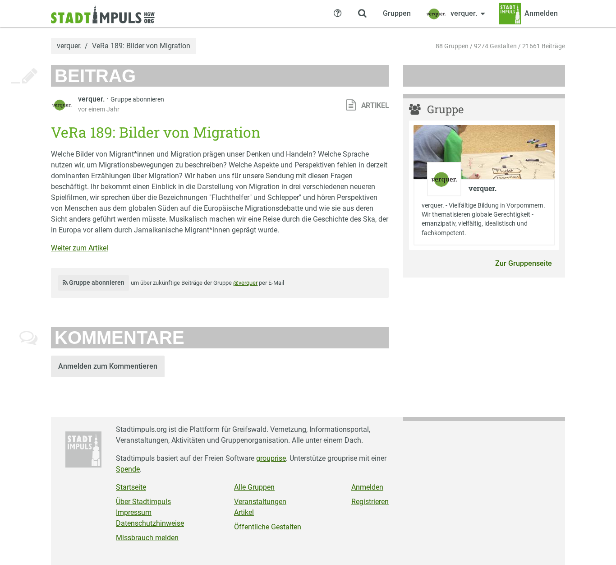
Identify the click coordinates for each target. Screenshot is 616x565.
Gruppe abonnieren (137, 99)
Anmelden (367, 487)
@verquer (245, 282)
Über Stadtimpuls (143, 501)
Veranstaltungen (260, 501)
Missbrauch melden (147, 537)
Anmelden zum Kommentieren (107, 366)
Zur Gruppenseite (523, 263)
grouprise (271, 458)
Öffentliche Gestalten (267, 527)
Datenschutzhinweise (150, 523)
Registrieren (370, 501)
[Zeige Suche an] (362, 13)
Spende (128, 469)
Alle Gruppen (254, 487)
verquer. (69, 46)
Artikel (244, 512)
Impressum (134, 512)
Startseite (131, 487)
